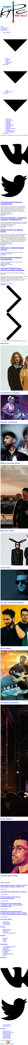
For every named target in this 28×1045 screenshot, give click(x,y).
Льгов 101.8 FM (6, 1036)
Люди (7, 90)
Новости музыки (7, 930)
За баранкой (8, 126)
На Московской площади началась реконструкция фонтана (10, 897)
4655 (6, 340)
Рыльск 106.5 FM (7, 1033)
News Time (8, 127)
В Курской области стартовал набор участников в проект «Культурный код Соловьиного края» (12, 905)
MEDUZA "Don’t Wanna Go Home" (11, 463)
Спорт (7, 60)
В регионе (8, 59)
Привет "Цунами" (6, 567)
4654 (3, 340)
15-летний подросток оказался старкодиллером (11, 203)
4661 (20, 340)
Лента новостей (4, 213)
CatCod (11, 1043)
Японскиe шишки (10, 124)
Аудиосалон (8, 122)
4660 (17, 340)
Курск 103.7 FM (6, 1031)
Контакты (3, 957)
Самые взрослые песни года (9, 932)
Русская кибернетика (10, 130)
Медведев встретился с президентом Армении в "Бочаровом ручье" (13, 218)
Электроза (8, 121)
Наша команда (6, 921)
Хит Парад (5, 133)
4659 (15, 340)
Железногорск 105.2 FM (8, 1032)
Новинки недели (9, 91)
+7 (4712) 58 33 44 (5, 30)
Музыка (3, 926)
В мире (7, 58)
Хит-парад (5, 931)
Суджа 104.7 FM (6, 1034)
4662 (22, 340)
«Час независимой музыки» (9, 946)
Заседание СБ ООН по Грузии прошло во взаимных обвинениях (12, 269)
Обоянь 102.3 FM (7, 1035)
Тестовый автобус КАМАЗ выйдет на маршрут (14, 891)
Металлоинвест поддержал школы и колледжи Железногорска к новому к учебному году (14, 886)
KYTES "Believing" (6, 648)
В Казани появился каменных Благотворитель (11, 258)
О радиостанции (6, 924)
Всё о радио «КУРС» (6, 919)
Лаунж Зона (8, 118)
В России (8, 63)
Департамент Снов (10, 131)
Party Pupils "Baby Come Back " (10, 875)
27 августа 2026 (4, 894)
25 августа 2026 (4, 908)
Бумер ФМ (8, 123)
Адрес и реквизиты (7, 1024)
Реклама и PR (6, 1025)
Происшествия (9, 62)
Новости (3, 935)
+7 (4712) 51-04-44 (5, 28)
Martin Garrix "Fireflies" (7, 530)
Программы (4, 944)
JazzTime (8, 129)
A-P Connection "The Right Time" (10, 702)
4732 (25, 340)
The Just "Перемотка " (7, 818)
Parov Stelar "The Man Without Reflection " (13, 602)
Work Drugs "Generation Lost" (9, 422)
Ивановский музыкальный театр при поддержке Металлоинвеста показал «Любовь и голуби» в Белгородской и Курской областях (14, 913)
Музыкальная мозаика (11, 128)
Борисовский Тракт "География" (10, 392)
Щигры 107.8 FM (7, 1038)
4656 (8, 340)
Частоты (3, 1028)
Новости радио (6, 923)
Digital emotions (9, 120)
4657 (10, 340)
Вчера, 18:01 (3, 889)
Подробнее (3, 214)
